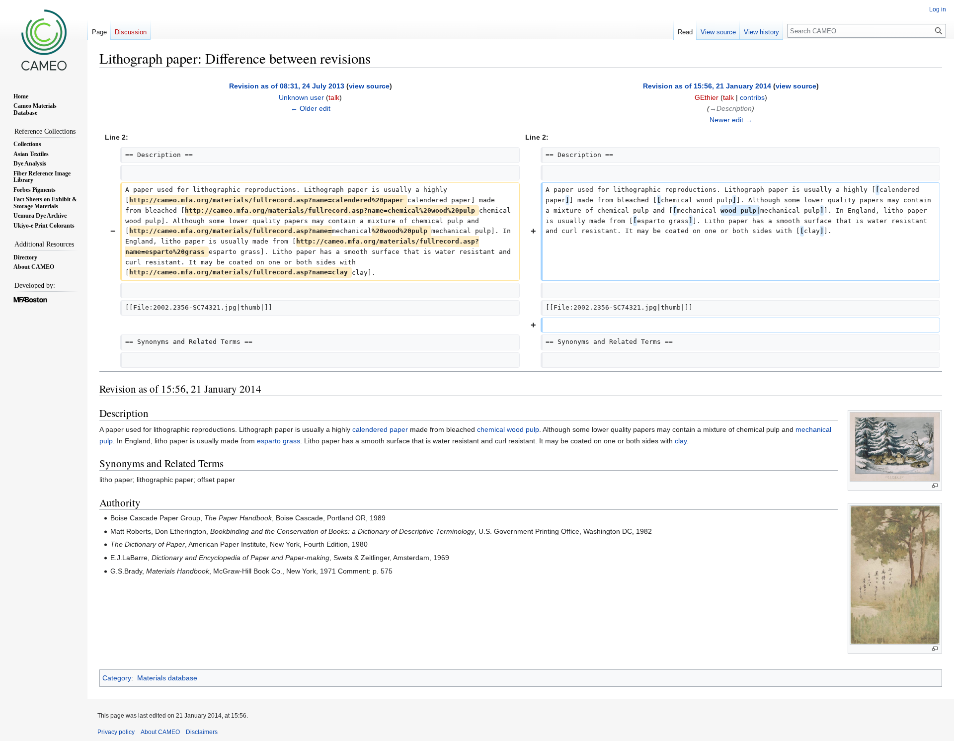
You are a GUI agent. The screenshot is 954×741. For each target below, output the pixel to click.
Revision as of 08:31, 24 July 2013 (286, 86)
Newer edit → (731, 120)
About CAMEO (160, 732)
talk (333, 97)
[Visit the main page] (43, 40)
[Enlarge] (935, 486)
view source (369, 86)
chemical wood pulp (508, 429)
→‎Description (731, 108)
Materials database (167, 678)
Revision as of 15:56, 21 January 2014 (707, 86)
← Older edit (310, 108)
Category (116, 678)
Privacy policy (116, 732)
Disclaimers (202, 732)
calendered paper (380, 429)
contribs (752, 97)
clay (681, 441)
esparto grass (278, 441)
